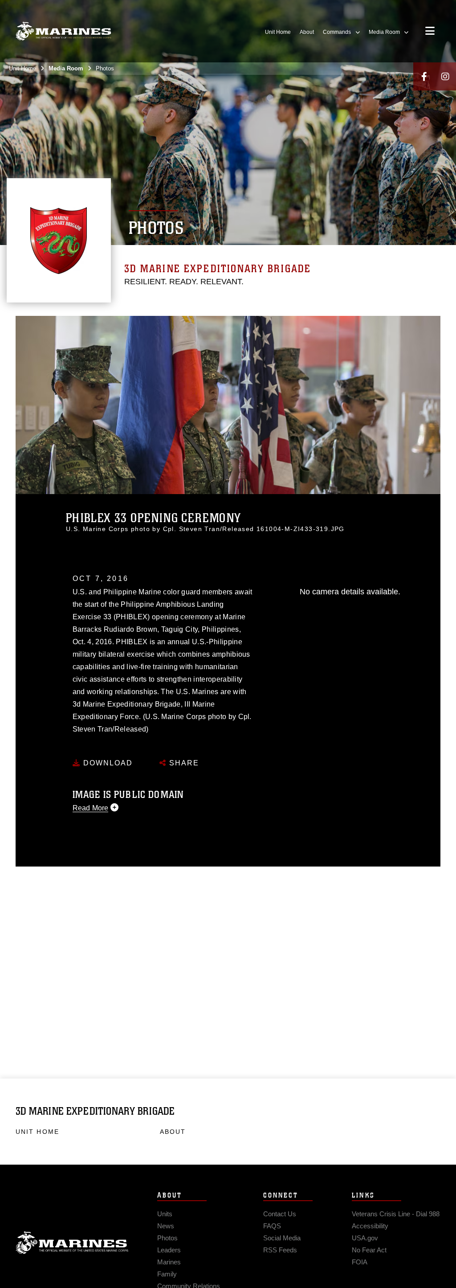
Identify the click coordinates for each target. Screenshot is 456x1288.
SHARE (183, 763)
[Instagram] (445, 76)
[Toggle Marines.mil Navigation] (429, 31)
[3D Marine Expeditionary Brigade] (63, 31)
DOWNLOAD (107, 763)
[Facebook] (424, 76)
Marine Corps (72, 1243)
